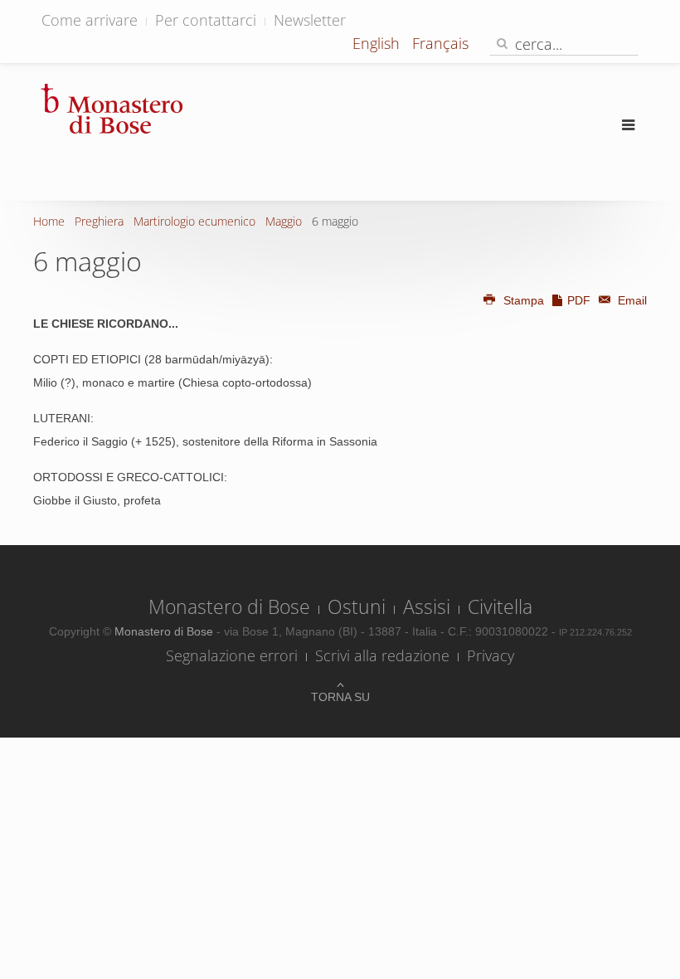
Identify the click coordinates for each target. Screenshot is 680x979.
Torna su (340, 697)
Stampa (523, 300)
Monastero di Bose (229, 606)
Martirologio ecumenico (194, 221)
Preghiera (99, 221)
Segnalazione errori (232, 655)
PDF (579, 300)
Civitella (500, 606)
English (378, 43)
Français (440, 43)
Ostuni (357, 606)
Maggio (283, 221)
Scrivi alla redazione (382, 655)
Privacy (490, 655)
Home (49, 221)
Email (630, 300)
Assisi (426, 606)
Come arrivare (89, 20)
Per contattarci (205, 20)
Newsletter (310, 20)
